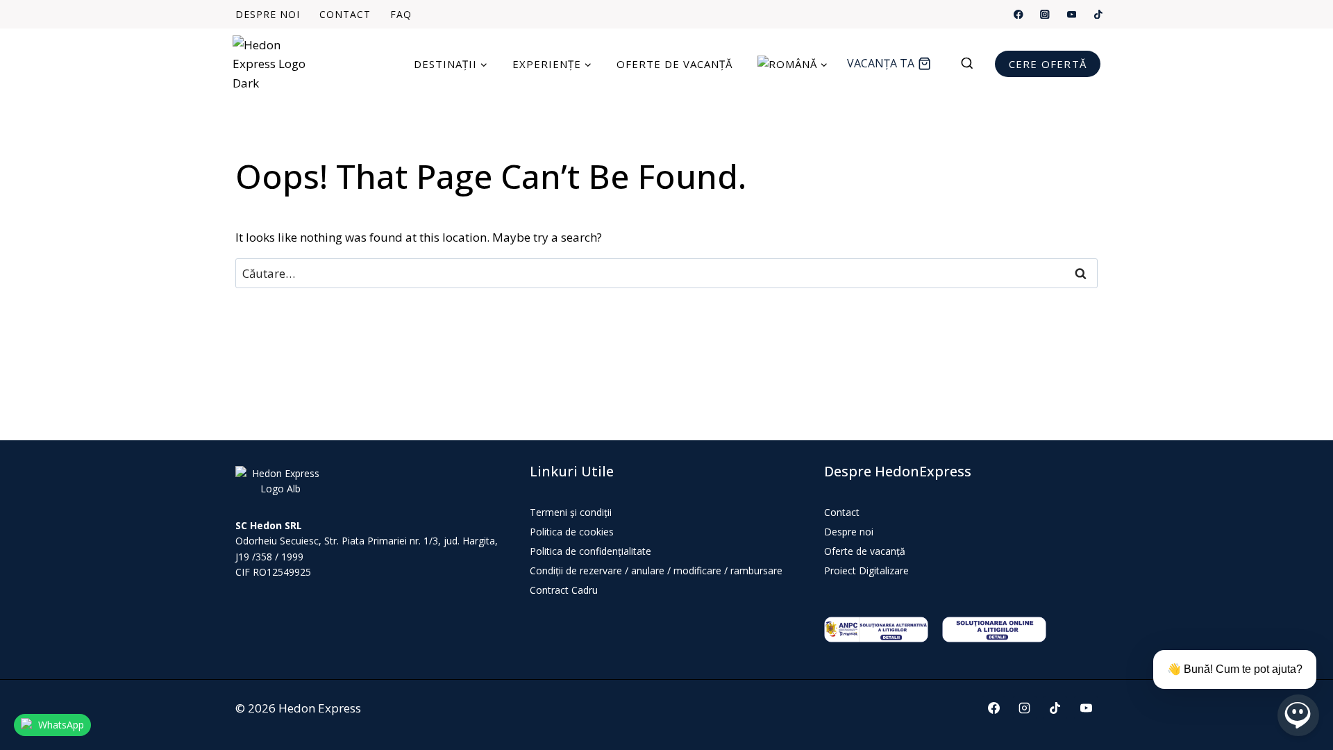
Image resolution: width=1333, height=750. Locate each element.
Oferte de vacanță (674, 64)
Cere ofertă (1048, 64)
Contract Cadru (564, 590)
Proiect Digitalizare (866, 570)
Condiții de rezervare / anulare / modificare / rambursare (656, 570)
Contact (345, 14)
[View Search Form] (974, 64)
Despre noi (267, 14)
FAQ (401, 14)
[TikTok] (1098, 14)
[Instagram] (1045, 14)
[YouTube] (1071, 14)
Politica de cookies (572, 531)
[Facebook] (1018, 14)
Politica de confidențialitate (590, 551)
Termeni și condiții (571, 512)
